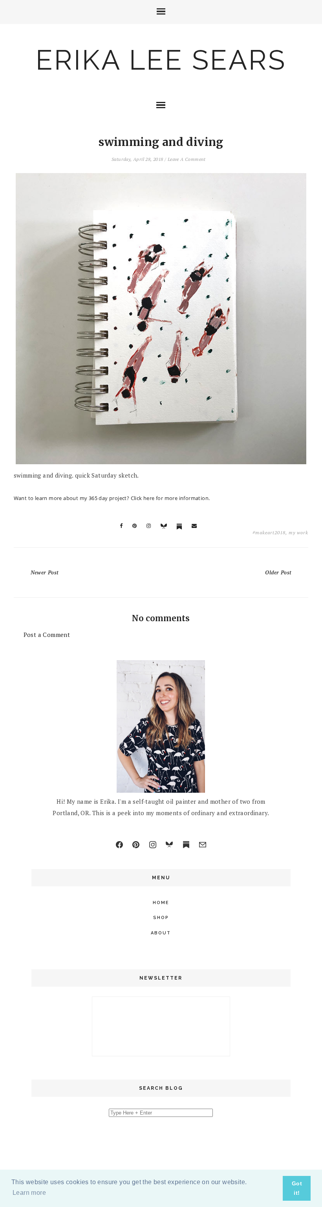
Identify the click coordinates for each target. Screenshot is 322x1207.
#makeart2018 (268, 532)
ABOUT (161, 933)
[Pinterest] (135, 844)
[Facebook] (119, 844)
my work (298, 532)
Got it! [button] (297, 1188)
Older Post (278, 572)
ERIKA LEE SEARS (161, 60)
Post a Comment (47, 635)
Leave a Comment (187, 159)
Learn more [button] (29, 1192)
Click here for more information (170, 498)
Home (161, 902)
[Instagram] (152, 844)
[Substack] (186, 844)
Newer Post (45, 572)
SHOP (161, 917)
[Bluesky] (169, 844)
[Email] (202, 844)
